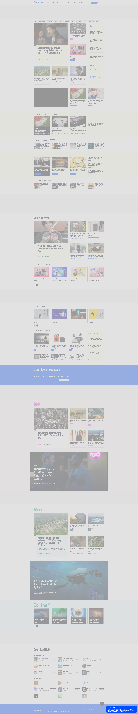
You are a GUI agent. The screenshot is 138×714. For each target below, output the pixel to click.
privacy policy (122, 710)
